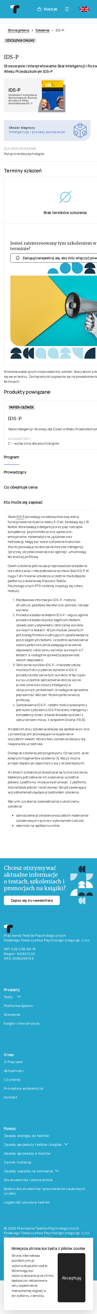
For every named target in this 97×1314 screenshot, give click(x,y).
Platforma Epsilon (18, 1005)
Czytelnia (12, 1079)
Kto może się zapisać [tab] (23, 502)
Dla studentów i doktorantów (28, 1180)
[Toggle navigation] (68, 9)
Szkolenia (42, 30)
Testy (8, 996)
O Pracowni (13, 1061)
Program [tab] (11, 457)
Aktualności (14, 1070)
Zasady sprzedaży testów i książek (33, 1144)
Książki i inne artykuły (22, 1023)
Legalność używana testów (27, 1202)
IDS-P (20, 517)
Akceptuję (71, 1278)
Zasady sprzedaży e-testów (27, 1153)
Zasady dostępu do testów (26, 1135)
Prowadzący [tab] (15, 472)
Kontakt (10, 1097)
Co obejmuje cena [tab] (21, 487)
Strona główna (18, 30)
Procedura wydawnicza (23, 1088)
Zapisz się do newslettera (32, 900)
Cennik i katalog (17, 1162)
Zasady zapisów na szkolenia (28, 1171)
